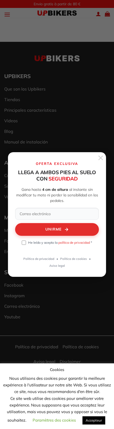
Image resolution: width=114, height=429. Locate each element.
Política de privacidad (38, 259)
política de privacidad (74, 242)
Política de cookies (73, 259)
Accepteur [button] (94, 420)
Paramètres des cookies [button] (54, 420)
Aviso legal (57, 266)
